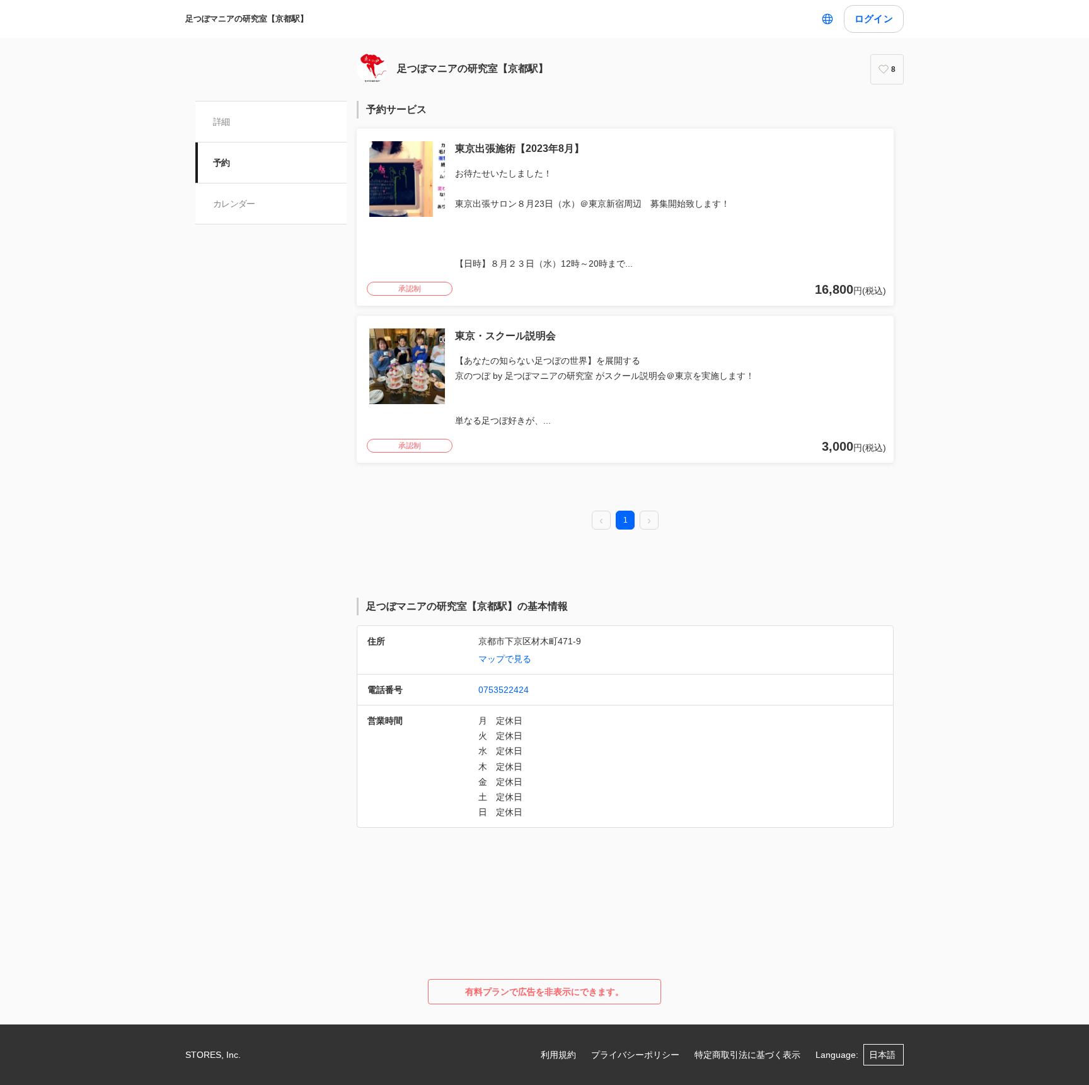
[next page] (649, 520)
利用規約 (558, 1055)
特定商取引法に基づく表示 (747, 1055)
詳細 (221, 122)
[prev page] (601, 520)
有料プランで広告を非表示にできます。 (544, 992)
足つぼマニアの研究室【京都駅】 (246, 18)
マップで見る (504, 659)
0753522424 (503, 690)
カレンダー (234, 204)
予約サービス (396, 109)
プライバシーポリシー (635, 1055)
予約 (221, 163)
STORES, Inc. (213, 1055)
